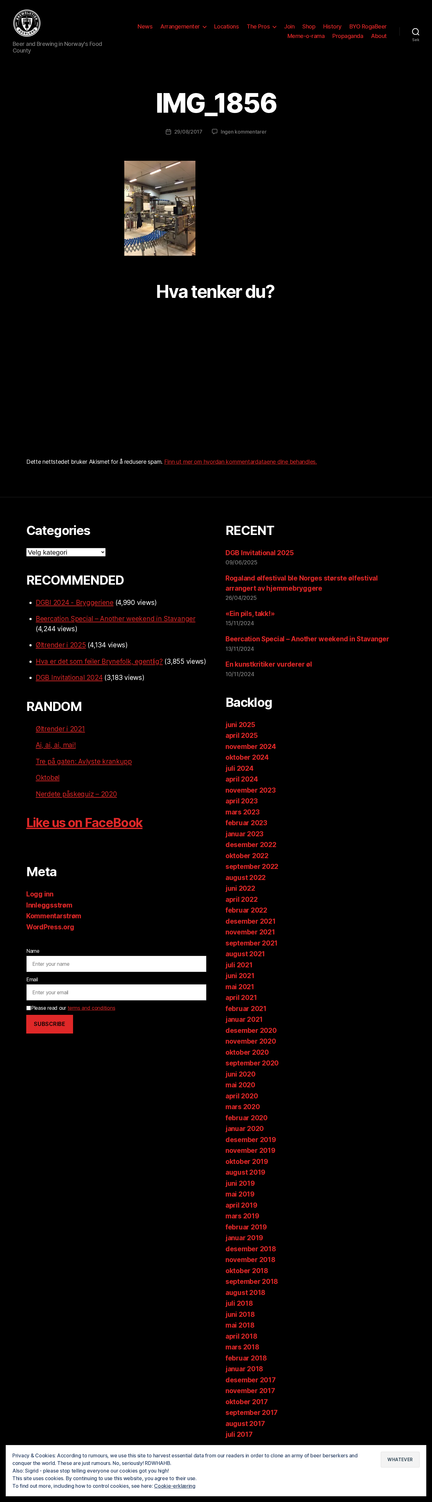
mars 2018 (242, 1347)
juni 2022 (240, 888)
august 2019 (245, 1172)
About (379, 36)
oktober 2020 (247, 1052)
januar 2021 (244, 1019)
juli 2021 (239, 965)
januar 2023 (244, 834)
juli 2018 (239, 1303)
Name (33, 951)
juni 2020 (240, 1074)
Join (289, 26)
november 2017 (250, 1391)
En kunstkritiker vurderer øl (268, 664)
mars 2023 (242, 812)
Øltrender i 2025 (61, 645)
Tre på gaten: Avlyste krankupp (84, 761)
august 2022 (245, 878)
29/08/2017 (188, 132)
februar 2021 (246, 1009)
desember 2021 (250, 921)
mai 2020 (240, 1085)
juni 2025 (240, 725)
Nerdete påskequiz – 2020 (76, 794)
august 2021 (245, 954)
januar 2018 (244, 1369)
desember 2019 (250, 1140)
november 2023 (250, 790)
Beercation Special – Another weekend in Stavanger (115, 619)
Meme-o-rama (306, 36)
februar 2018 (246, 1358)
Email (32, 979)
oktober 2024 (247, 757)
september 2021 (251, 943)
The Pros (258, 26)
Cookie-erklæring (174, 1486)
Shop (308, 26)
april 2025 (241, 735)
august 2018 (245, 1293)
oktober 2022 (246, 856)
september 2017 (251, 1413)
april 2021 (241, 998)
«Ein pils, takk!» (250, 614)
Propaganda (347, 36)
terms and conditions (91, 1008)
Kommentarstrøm (53, 916)
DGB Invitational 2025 (259, 553)
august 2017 (245, 1424)
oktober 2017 (246, 1402)
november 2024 (250, 747)
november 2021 (250, 932)
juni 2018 (240, 1314)
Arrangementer (180, 26)
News (145, 26)
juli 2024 (239, 768)
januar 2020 (244, 1129)
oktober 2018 (246, 1271)
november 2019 (250, 1150)
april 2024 (241, 779)
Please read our (73, 1008)
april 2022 (241, 899)
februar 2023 (246, 823)
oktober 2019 (246, 1162)
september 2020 (252, 1063)
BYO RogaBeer (368, 26)
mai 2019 (240, 1194)
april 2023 (241, 801)
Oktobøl (47, 778)
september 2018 (251, 1281)
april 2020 (241, 1096)
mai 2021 (239, 987)
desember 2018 (250, 1249)
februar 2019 (246, 1227)
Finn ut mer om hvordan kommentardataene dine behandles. (240, 461)
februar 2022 (246, 910)
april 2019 (241, 1205)
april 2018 (241, 1336)
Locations (226, 26)
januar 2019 (244, 1238)
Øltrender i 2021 (60, 729)
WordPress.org (50, 927)
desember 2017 (250, 1380)
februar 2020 (246, 1118)
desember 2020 (251, 1030)
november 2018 (250, 1260)
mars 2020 (242, 1107)
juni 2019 (240, 1183)
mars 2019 (242, 1216)
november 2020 (250, 1041)
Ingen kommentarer (243, 132)
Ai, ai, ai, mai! (56, 745)
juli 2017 (239, 1434)
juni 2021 (240, 976)
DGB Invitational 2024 (69, 678)
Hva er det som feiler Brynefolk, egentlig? (99, 661)
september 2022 (251, 866)
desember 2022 (250, 845)
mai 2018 (240, 1325)
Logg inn (39, 894)
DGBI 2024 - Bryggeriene (75, 602)
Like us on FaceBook (84, 822)
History (332, 26)
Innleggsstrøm (49, 905)
